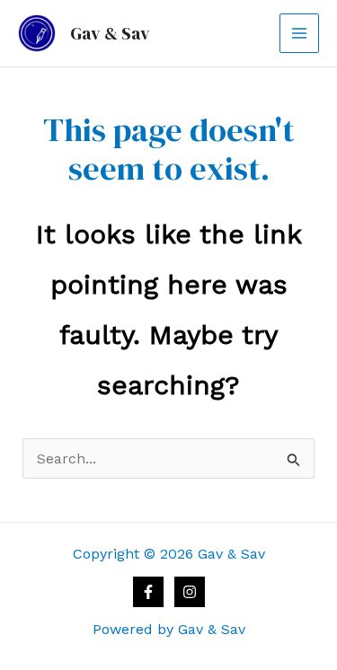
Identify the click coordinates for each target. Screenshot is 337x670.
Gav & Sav (110, 33)
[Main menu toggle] (299, 33)
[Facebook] (148, 592)
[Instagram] (189, 592)
